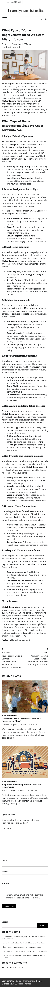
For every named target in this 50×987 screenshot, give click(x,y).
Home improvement (11, 83)
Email (5, 871)
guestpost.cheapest (11, 47)
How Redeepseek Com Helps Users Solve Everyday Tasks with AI (25, 951)
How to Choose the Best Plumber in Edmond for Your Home (23, 943)
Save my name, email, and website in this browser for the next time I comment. (24, 896)
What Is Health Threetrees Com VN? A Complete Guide (21, 947)
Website (5, 883)
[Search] (46, 19)
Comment (7, 828)
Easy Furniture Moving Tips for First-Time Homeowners (21, 785)
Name (5, 860)
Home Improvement (20, 640)
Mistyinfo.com (9, 607)
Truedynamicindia (25, 10)
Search (5, 922)
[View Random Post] (41, 19)
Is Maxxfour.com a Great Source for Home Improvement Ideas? (21, 719)
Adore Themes (24, 983)
